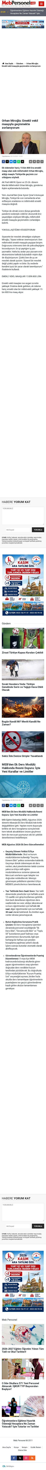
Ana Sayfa (9, 64)
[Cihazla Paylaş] (22, 161)
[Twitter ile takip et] (20, 1458)
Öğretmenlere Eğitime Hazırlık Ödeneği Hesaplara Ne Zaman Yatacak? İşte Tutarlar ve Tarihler (27, 12)
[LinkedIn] (14, 161)
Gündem (19, 64)
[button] (34, 161)
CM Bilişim (10, 1466)
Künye (16, 1447)
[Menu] (41, 4)
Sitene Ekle (22, 1450)
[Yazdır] (30, 161)
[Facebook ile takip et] (14, 1458)
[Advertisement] (23, 95)
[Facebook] (3, 161)
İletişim (24, 1447)
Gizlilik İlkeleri (36, 1447)
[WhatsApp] (18, 161)
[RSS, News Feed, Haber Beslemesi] (32, 1458)
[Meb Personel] (19, 3)
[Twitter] (7, 161)
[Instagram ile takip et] (26, 1458)
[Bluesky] (11, 161)
